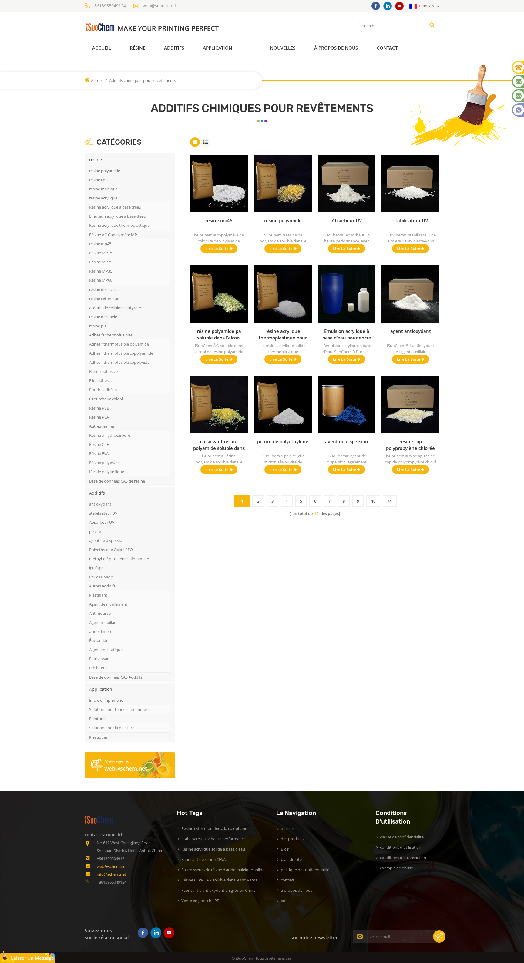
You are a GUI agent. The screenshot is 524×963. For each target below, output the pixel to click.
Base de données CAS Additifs (115, 677)
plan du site (291, 859)
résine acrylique (103, 198)
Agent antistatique (106, 649)
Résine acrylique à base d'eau (115, 207)
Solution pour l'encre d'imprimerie (119, 709)
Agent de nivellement (108, 604)
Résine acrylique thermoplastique (119, 225)
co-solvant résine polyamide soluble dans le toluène (219, 444)
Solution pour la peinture (111, 728)
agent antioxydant (410, 331)
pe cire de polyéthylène (282, 441)
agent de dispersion (107, 540)
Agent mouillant (103, 622)
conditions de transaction (403, 857)
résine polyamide (104, 170)
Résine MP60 (100, 280)
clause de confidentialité (402, 837)
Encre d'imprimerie (106, 700)
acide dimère (100, 631)
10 (373, 501)
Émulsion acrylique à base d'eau (117, 216)
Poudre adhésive (104, 389)
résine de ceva (102, 289)
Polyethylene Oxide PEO (111, 549)
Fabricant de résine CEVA (203, 859)
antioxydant (100, 504)
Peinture (97, 718)
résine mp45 (100, 243)
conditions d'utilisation (400, 847)
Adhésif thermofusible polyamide (119, 344)
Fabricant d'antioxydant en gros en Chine (218, 890)
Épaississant (100, 658)
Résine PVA (99, 417)
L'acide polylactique (106, 471)
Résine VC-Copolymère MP (113, 234)
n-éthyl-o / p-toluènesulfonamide (119, 558)
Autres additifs (102, 586)
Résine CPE (99, 444)
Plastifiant (98, 595)
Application (217, 48)
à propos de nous (296, 890)
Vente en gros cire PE (200, 900)
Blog (285, 849)
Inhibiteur (98, 667)
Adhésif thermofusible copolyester (120, 362)
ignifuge (96, 567)
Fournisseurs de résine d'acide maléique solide (222, 869)
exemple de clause (396, 868)
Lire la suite (216, 248)
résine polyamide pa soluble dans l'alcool (219, 334)
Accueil (101, 48)
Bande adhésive (103, 371)
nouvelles (282, 48)
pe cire (95, 531)
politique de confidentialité (305, 869)
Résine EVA (99, 453)
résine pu (97, 326)
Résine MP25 (100, 262)
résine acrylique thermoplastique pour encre (283, 334)
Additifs (174, 48)
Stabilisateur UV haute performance (213, 838)
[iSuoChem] (164, 27)
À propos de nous (336, 48)
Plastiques (98, 737)
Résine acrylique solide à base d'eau (213, 849)
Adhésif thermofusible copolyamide (121, 353)
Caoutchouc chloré (106, 399)
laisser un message (32, 958)
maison (287, 828)
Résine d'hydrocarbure (109, 435)
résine (137, 48)
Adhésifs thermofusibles (111, 335)
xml (284, 900)
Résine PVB (99, 408)
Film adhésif (100, 380)
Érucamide (98, 640)
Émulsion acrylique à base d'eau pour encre (346, 334)
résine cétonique (104, 298)
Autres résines (102, 426)
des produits (292, 838)
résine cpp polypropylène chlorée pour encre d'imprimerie (410, 444)
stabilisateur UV (103, 513)
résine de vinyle (103, 316)
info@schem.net (111, 874)
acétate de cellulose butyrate (115, 307)
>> (390, 501)
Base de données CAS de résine (117, 481)
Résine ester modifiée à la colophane (214, 828)
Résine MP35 (100, 271)
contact (387, 48)
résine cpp (98, 179)
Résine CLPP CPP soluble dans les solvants (219, 880)
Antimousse (100, 613)
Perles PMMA (101, 577)
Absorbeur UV (101, 522)
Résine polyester (104, 462)
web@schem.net (159, 5)
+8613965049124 (109, 5)
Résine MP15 (100, 253)
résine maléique (103, 189)
